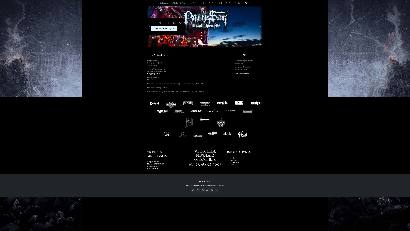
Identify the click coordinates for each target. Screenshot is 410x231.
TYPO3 (188, 185)
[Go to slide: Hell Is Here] (210, 44)
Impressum (234, 160)
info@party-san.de (153, 74)
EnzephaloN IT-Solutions (215, 185)
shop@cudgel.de (153, 166)
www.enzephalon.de (242, 73)
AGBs (232, 165)
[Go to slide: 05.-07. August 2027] (199, 44)
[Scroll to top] (405, 226)
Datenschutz (235, 162)
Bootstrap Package (199, 185)
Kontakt (233, 158)
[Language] (246, 3)
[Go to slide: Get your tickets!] (203, 44)
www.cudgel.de (152, 168)
